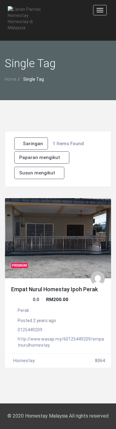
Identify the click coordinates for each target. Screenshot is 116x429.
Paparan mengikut (39, 157)
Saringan (33, 143)
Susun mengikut (37, 173)
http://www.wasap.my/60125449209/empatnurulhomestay (61, 342)
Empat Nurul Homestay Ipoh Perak (54, 289)
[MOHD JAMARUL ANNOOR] (98, 278)
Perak (23, 310)
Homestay (24, 360)
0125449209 (30, 329)
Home (10, 79)
